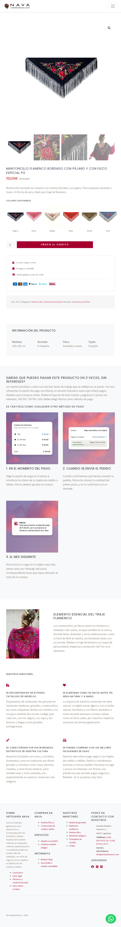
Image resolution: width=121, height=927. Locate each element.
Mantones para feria (81, 301)
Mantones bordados (53, 301)
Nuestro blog (46, 859)
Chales (72, 845)
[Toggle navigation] (112, 6)
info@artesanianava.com (107, 854)
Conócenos (17, 872)
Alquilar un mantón (49, 841)
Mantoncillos (37, 301)
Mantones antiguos (77, 835)
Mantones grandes (77, 822)
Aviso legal (17, 875)
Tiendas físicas (47, 822)
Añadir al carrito (55, 244)
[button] (109, 28)
